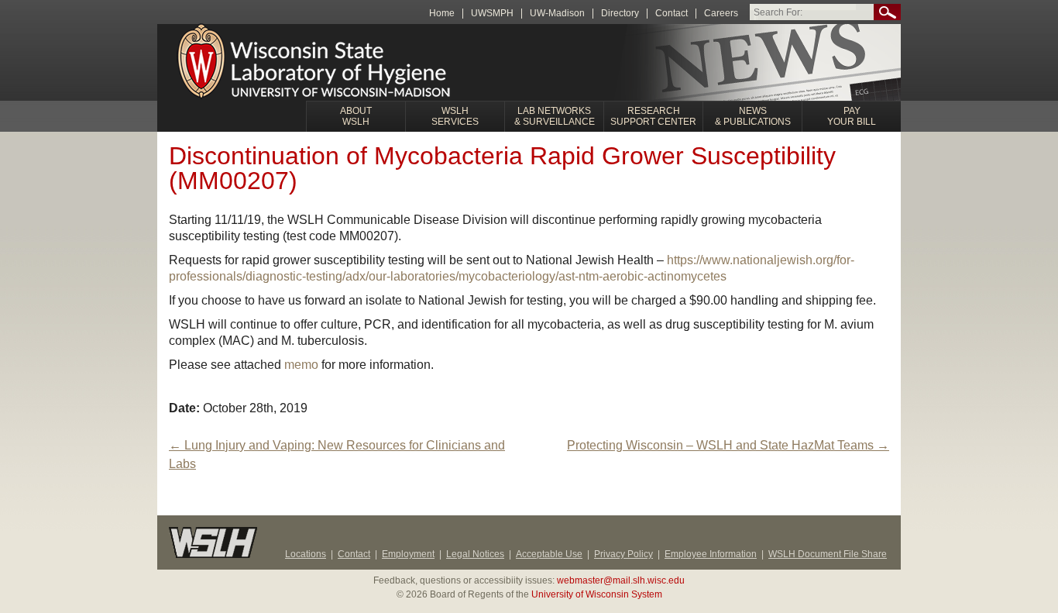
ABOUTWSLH (356, 116)
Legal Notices (475, 554)
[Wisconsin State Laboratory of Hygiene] (315, 63)
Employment (408, 554)
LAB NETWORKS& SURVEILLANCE (554, 116)
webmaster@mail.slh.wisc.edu (621, 580)
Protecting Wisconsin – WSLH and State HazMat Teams (728, 445)
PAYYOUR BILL (851, 116)
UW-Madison (557, 14)
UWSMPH (492, 14)
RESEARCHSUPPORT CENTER (653, 116)
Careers (721, 14)
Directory (620, 14)
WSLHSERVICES (455, 116)
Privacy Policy (623, 554)
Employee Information (711, 554)
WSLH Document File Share (827, 554)
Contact (671, 14)
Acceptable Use (549, 554)
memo (301, 364)
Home (442, 14)
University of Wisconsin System (596, 594)
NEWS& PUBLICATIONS (753, 116)
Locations (305, 554)
